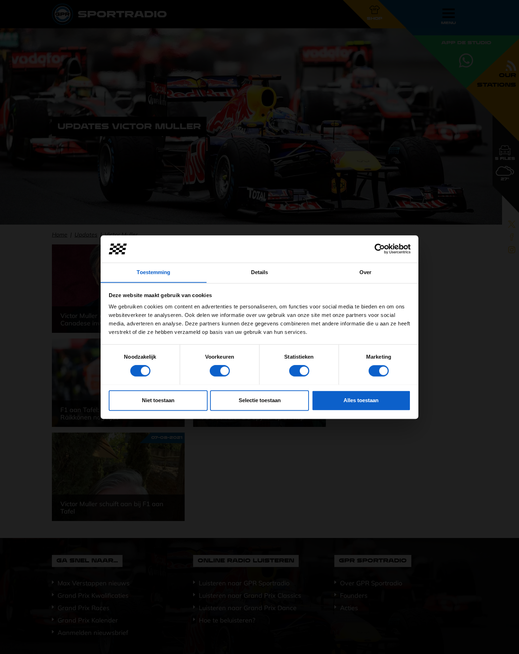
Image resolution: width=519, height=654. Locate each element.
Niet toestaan (158, 400)
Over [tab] (365, 272)
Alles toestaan (361, 400)
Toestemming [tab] (153, 272)
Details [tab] (259, 272)
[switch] (220, 370)
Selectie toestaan (260, 400)
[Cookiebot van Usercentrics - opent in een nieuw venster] (380, 248)
